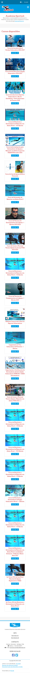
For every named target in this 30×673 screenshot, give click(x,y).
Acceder (26, 2)
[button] (21, 2)
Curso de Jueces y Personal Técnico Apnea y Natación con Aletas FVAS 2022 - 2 (15, 399)
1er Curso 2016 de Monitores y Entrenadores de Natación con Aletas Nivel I (15, 604)
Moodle (12, 670)
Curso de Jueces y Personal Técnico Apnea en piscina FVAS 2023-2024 (15, 247)
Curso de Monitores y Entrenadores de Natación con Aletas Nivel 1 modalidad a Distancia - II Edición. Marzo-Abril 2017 (15, 551)
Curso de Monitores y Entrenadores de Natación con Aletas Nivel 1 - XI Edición (15, 273)
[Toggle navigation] (28, 7)
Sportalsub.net (15, 637)
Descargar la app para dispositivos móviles (12, 666)
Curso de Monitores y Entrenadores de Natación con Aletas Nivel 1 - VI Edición (15, 474)
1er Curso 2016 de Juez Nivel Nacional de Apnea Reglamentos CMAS (15, 579)
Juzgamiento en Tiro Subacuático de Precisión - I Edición (15, 346)
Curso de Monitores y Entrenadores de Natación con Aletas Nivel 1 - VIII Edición (15, 449)
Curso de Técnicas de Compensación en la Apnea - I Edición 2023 (15, 298)
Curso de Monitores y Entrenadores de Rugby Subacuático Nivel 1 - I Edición (15, 499)
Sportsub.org (15, 635)
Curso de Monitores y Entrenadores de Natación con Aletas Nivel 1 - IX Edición (15, 424)
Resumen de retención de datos (10, 665)
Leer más (14, 53)
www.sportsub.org (19, 21)
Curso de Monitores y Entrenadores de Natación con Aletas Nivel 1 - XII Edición (15, 123)
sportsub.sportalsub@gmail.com (17, 647)
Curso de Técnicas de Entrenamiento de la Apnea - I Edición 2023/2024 (15, 222)
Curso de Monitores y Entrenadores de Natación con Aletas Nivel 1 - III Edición (15, 524)
